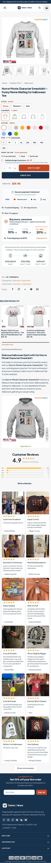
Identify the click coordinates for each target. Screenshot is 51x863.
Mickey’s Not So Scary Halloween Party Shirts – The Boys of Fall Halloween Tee (12, 332)
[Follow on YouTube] (26, 820)
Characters (17, 284)
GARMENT (5, 110)
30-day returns (30, 208)
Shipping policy (41, 238)
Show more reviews (25, 768)
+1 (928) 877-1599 (9, 828)
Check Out (25, 175)
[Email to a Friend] (37, 289)
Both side (34, 156)
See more (24, 446)
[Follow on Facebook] (4, 820)
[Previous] (6, 41)
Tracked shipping (12, 208)
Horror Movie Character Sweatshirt (26, 365)
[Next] (45, 41)
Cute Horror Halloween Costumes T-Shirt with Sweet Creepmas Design (36, 332)
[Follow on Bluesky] (21, 820)
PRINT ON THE (7, 152)
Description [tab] (7, 345)
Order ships (25, 261)
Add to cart (34, 168)
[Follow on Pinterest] (17, 820)
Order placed (10, 261)
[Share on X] (25, 289)
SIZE (3, 138)
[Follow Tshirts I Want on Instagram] (18, 289)
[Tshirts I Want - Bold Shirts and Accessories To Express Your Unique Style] (25, 8)
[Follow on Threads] (12, 820)
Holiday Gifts (15, 83)
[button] (4, 7)
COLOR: (4, 123)
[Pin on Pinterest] (31, 289)
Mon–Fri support (11, 213)
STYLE (4, 101)
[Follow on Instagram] (8, 820)
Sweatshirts (26, 280)
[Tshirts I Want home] (14, 805)
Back (23, 156)
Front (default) (10, 156)
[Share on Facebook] (12, 289)
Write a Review (24, 483)
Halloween (28, 83)
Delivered (41, 261)
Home (4, 83)
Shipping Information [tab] (12, 349)
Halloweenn (26, 284)
